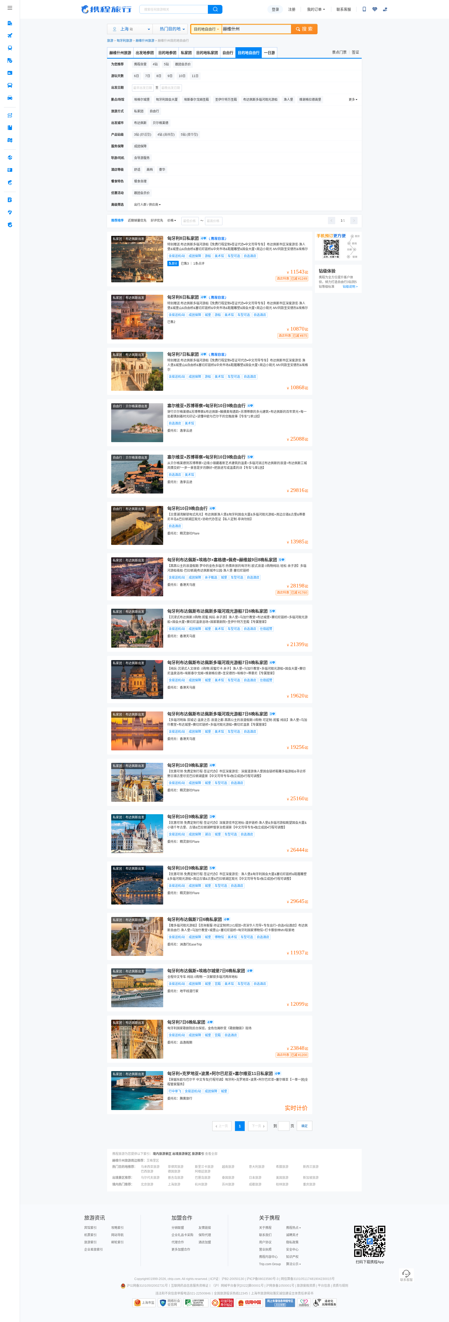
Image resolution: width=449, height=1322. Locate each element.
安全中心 (292, 1249)
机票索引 (90, 1235)
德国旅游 (174, 1171)
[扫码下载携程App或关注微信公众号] (364, 9)
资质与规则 (340, 1285)
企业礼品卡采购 (182, 1235)
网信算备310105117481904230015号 (308, 1279)
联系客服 (343, 9)
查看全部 (211, 1154)
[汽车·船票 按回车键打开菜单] (10, 85)
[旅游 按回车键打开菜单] (10, 60)
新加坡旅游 (311, 1178)
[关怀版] (385, 9)
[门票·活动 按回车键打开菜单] (10, 72)
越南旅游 (228, 1167)
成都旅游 (255, 1184)
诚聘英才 (292, 1235)
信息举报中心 (195, 1302)
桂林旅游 (282, 1184)
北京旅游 (147, 1184)
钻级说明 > (350, 287)
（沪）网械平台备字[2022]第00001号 (238, 1285)
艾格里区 (153, 1160)
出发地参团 (145, 53)
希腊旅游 (282, 1167)
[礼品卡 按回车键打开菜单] (10, 170)
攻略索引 (117, 1228)
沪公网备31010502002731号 (147, 1285)
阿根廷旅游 (202, 1171)
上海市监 (148, 1303)
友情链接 (205, 1228)
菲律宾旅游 (175, 1167)
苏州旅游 (228, 1184)
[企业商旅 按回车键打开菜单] (10, 199)
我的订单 (314, 9)
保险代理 (205, 1235)
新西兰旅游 (311, 1167)
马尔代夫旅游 (150, 1178)
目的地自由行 (205, 29)
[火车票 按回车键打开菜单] (10, 48)
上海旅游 (174, 1184)
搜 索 (307, 29)
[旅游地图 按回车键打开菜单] (10, 140)
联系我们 (265, 1235)
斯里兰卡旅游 (204, 1167)
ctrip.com (174, 1279)
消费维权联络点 (304, 1302)
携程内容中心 (268, 1257)
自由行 (227, 53)
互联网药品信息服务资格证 (189, 1285)
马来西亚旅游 (150, 1167)
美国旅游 (282, 1178)
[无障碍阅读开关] (374, 9)
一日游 (269, 53)
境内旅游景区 (162, 1154)
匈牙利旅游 (124, 41)
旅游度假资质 (306, 1285)
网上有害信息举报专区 (280, 1302)
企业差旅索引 (93, 1249)
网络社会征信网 (174, 1302)
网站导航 (117, 1235)
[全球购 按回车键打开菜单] (10, 157)
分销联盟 (177, 1228)
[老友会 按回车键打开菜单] (10, 212)
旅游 (110, 41)
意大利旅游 (257, 1167)
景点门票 (339, 52)
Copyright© (142, 1279)
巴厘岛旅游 (202, 1178)
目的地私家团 (207, 53)
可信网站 (222, 1302)
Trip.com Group (270, 1264)
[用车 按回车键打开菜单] (10, 97)
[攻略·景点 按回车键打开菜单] (10, 127)
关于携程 (265, 1228)
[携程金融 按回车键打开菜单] (10, 182)
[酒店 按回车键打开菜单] (10, 23)
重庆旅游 (309, 1184)
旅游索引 (198, 1154)
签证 (355, 52)
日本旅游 (255, 1178)
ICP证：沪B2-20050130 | (228, 1279)
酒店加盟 (205, 1242)
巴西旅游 (147, 1171)
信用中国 (249, 1302)
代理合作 (177, 1242)
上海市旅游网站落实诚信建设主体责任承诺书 (282, 1293)
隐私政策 (292, 1242)
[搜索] (215, 9)
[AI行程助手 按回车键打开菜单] (10, 115)
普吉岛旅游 (175, 1178)
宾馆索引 (90, 1228)
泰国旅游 (228, 1178)
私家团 (186, 53)
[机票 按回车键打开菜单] (10, 35)
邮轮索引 (117, 1242)
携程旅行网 (106, 9)
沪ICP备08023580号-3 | (264, 1279)
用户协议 (265, 1242)
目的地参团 (167, 53)
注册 (291, 9)
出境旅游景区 (181, 1154)
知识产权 (292, 1257)
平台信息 (324, 1285)
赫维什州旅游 (145, 41)
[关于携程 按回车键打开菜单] (10, 224)
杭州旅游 (201, 1184)
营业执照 (265, 1249)
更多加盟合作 (180, 1249)
